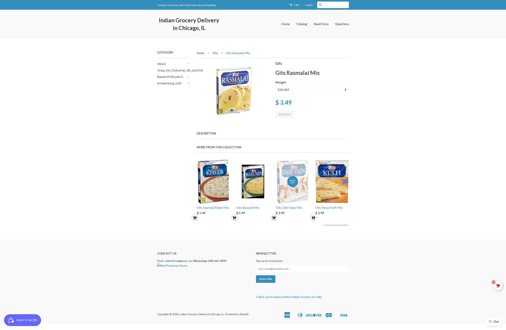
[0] (498, 286)
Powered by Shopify (237, 314)
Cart (296, 5)
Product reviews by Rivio (336, 225)
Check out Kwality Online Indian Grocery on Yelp (289, 297)
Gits (215, 53)
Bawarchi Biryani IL (170, 76)
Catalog (301, 24)
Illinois (161, 64)
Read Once (321, 24)
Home (285, 24)
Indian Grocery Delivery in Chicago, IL (189, 24)
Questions (342, 24)
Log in (309, 5)
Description (206, 133)
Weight (280, 82)
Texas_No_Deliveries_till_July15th (172, 70)
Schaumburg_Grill (169, 83)
